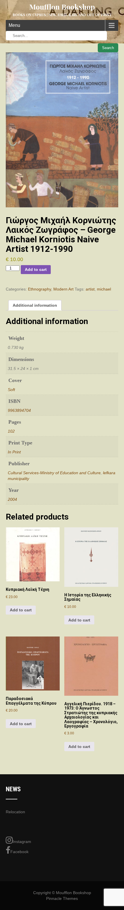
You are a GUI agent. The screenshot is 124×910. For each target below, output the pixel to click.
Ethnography (39, 289)
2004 (12, 499)
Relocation (15, 811)
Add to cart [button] (21, 610)
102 (11, 431)
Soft (11, 389)
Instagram (22, 841)
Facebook (19, 851)
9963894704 (19, 410)
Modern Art (63, 289)
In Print (14, 452)
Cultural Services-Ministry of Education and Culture (54, 472)
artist (90, 289)
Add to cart (36, 269)
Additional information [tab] (35, 305)
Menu (14, 25)
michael (104, 289)
